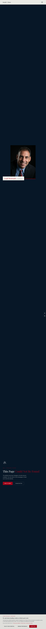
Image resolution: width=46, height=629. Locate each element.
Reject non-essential (9, 626)
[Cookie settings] (44, 315)
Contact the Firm (18, 483)
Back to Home (8, 483)
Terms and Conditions (16, 623)
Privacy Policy (23, 623)
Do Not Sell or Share (29, 623)
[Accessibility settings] (44, 313)
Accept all (33, 626)
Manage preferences (22, 626)
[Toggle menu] (42, 2)
